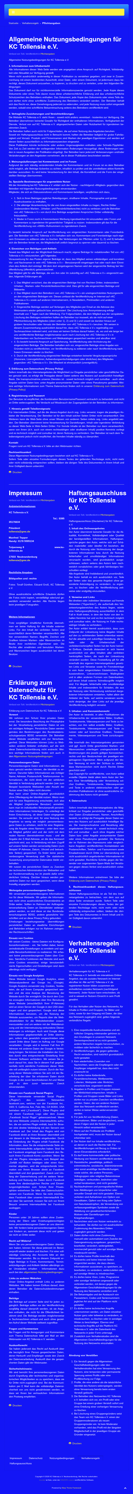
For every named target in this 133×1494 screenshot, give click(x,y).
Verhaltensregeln (30, 23)
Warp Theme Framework (71, 1488)
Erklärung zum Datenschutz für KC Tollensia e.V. (33, 689)
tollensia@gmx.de (19, 531)
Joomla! (42, 1480)
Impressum (25, 492)
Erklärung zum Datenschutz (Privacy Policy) (93, 880)
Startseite (13, 23)
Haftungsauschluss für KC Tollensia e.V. (97, 500)
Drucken (17, 472)
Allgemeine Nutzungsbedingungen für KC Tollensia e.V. (65, 42)
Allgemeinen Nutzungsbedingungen (33, 756)
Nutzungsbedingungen (62, 1458)
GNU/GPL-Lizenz (67, 1480)
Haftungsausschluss (21, 1463)
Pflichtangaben (48, 54)
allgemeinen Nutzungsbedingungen (43, 1272)
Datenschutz (36, 1458)
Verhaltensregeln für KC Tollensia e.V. (94, 950)
